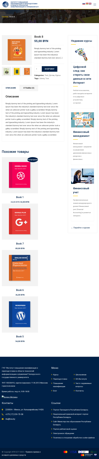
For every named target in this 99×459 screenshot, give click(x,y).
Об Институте (81, 379)
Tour (47, 78)
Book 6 (20, 290)
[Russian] (83, 3)
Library (42, 78)
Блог (55, 391)
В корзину (49, 69)
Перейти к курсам (81, 228)
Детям (51, 75)
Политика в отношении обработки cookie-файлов (74, 438)
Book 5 (20, 336)
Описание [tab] (11, 88)
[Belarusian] (87, 3)
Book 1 (20, 197)
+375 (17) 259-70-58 (14, 414)
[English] (90, 3)
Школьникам (81, 375)
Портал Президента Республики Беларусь (70, 410)
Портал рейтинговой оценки (65, 429)
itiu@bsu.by (10, 419)
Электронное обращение (63, 433)
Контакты (80, 391)
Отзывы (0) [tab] (28, 88)
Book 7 (20, 243)
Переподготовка (60, 379)
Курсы (58, 75)
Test (46, 75)
